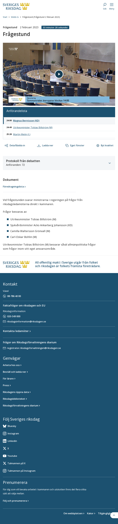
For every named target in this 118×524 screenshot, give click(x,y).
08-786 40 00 (14, 296)
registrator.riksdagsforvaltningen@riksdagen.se (34, 348)
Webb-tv (15, 17)
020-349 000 (13, 316)
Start (5, 17)
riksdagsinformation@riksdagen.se (26, 321)
